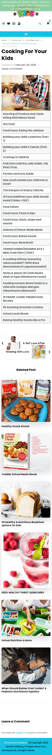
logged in (20, 732)
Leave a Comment (12, 68)
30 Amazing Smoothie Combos (23, 307)
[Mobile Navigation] (26, 34)
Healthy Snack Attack (15, 426)
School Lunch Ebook (16, 313)
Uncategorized (9, 46)
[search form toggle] (40, 23)
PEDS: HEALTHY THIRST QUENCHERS (23, 592)
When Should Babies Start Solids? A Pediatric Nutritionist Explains (24, 690)
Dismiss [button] (36, 8)
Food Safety (11, 206)
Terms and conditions (16, 742)
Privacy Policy (42, 750)
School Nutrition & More (17, 640)
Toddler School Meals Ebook (19, 474)
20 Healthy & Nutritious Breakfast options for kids (23, 523)
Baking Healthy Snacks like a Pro (24, 320)
